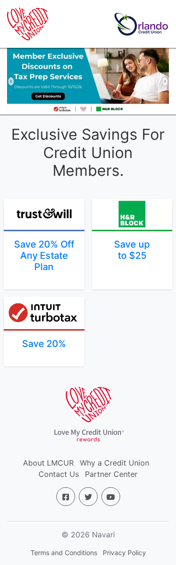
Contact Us (58, 474)
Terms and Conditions (64, 553)
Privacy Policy (124, 553)
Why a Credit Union (114, 462)
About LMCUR (48, 462)
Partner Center (111, 474)
